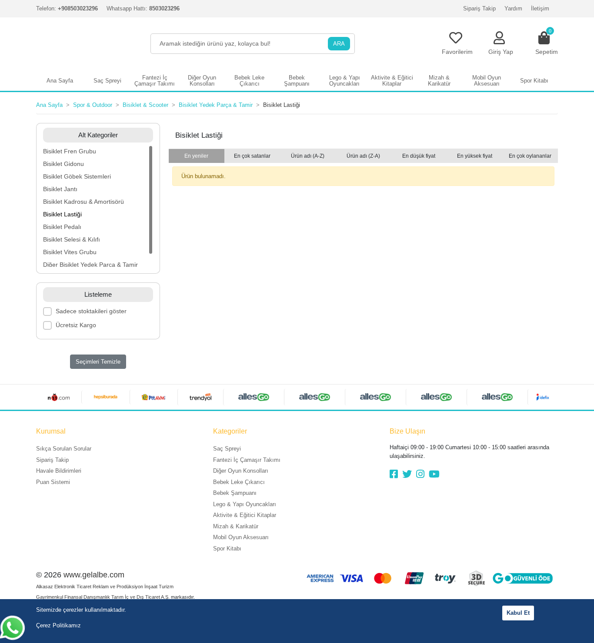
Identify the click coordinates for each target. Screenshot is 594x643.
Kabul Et (518, 613)
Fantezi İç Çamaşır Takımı (246, 460)
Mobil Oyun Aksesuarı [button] (486, 80)
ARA (339, 43)
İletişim (540, 8)
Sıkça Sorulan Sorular (63, 448)
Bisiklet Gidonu (63, 163)
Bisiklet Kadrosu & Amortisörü (83, 201)
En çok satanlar (252, 156)
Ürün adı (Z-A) (363, 156)
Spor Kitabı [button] (534, 80)
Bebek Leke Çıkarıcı (239, 482)
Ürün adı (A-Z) (307, 156)
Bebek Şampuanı (235, 493)
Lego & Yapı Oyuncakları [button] (344, 80)
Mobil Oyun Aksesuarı (241, 537)
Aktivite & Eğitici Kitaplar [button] (392, 80)
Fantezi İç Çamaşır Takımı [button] (154, 80)
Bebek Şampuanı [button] (297, 80)
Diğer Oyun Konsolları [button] (202, 80)
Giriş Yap (500, 51)
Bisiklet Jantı (60, 189)
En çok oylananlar (530, 156)
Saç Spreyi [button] (107, 80)
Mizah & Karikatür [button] (439, 80)
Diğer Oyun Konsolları (240, 470)
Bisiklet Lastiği (62, 214)
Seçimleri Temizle (98, 361)
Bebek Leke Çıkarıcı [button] (249, 80)
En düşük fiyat (418, 156)
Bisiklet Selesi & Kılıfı (71, 239)
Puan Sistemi (53, 482)
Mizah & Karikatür (235, 526)
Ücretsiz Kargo (76, 325)
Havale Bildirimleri (58, 470)
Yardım (513, 8)
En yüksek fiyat (474, 156)
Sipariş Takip (479, 8)
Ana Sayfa (60, 80)
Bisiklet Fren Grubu (69, 151)
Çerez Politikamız (58, 625)
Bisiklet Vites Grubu (70, 252)
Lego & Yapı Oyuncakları (244, 504)
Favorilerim (457, 51)
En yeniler (196, 156)
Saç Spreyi (227, 448)
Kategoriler (230, 431)
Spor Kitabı (227, 548)
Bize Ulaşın (407, 431)
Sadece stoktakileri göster (91, 311)
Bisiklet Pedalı (62, 226)
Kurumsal (51, 431)
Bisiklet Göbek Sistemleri (77, 176)
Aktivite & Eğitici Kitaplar (244, 515)
